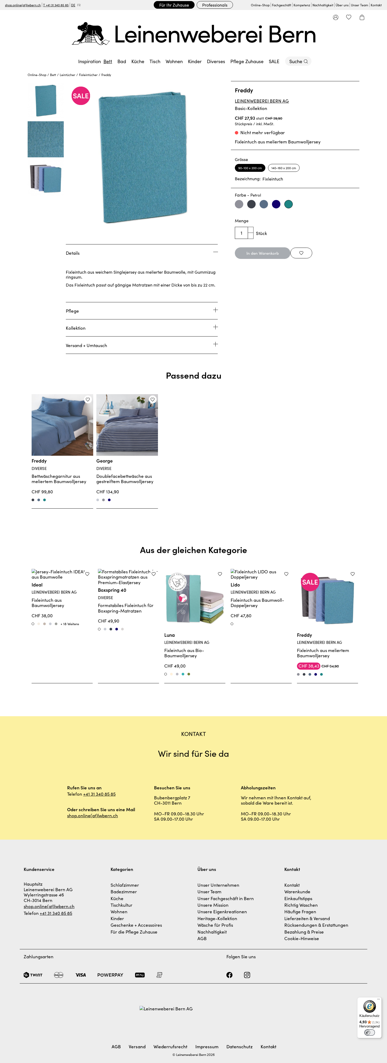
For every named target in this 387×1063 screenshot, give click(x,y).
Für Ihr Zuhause (174, 5)
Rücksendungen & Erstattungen (316, 925)
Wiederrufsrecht (170, 1046)
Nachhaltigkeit (322, 5)
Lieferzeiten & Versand (307, 918)
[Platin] (177, 674)
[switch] (369, 1032)
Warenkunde (297, 891)
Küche (117, 898)
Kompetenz (302, 5)
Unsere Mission (213, 905)
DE (73, 5)
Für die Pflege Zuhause (134, 932)
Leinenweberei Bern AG (262, 101)
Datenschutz (239, 1046)
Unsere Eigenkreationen (222, 911)
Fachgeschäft (281, 5)
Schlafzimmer (125, 885)
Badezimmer (124, 891)
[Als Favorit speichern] (301, 253)
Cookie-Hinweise (301, 938)
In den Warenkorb (262, 253)
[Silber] (97, 500)
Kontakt (376, 5)
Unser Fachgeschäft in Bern (225, 898)
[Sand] (171, 674)
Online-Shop (260, 5)
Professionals (214, 5)
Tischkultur (121, 905)
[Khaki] (188, 674)
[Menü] (378, 1000)
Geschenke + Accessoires (136, 925)
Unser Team (359, 5)
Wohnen (119, 911)
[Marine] (109, 500)
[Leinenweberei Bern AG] (193, 33)
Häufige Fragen (300, 911)
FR (79, 5)
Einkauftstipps (298, 898)
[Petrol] (44, 500)
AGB (202, 938)
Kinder (117, 918)
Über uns (342, 5)
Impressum (207, 1046)
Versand (137, 1046)
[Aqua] (183, 674)
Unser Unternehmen (218, 885)
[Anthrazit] (33, 500)
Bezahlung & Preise (304, 932)
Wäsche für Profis (215, 925)
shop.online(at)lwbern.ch (23, 5)
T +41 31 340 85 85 (56, 5)
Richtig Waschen (301, 905)
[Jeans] (38, 500)
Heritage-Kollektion (217, 918)
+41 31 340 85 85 (99, 794)
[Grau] (103, 500)
